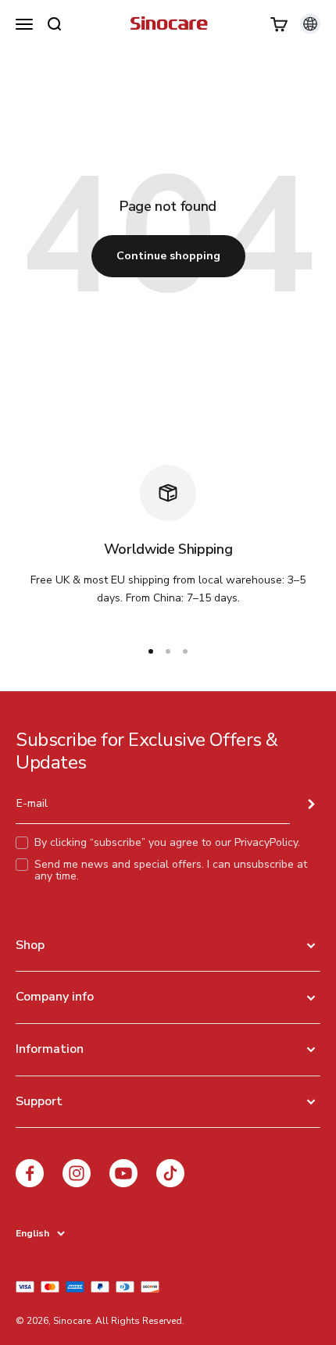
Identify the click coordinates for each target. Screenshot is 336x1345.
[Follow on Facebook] (30, 1173)
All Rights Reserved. (139, 1321)
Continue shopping (168, 255)
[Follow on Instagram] (77, 1173)
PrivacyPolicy (266, 842)
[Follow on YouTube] (123, 1173)
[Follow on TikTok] (170, 1173)
